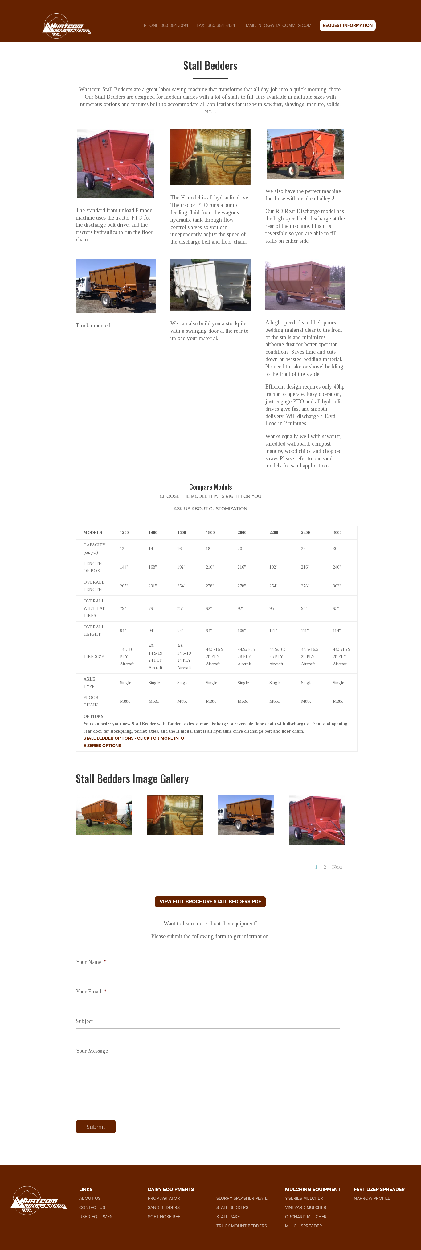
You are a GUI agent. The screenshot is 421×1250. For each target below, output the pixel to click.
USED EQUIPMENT (97, 1217)
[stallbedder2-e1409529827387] (317, 843)
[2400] (104, 833)
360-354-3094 (173, 25)
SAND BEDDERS (164, 1208)
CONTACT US (92, 1208)
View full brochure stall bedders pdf (210, 901)
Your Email (91, 992)
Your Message (92, 1051)
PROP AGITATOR (164, 1198)
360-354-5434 (220, 25)
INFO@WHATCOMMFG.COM (284, 25)
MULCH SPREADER (303, 1226)
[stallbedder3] (246, 833)
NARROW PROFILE (372, 1198)
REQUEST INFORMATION (348, 25)
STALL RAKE (228, 1217)
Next (337, 867)
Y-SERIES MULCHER (304, 1198)
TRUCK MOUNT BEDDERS (241, 1226)
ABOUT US (89, 1198)
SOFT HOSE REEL (165, 1217)
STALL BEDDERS (232, 1208)
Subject (84, 1021)
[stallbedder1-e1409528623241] (175, 833)
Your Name (91, 962)
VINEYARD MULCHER (305, 1208)
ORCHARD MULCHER (306, 1217)
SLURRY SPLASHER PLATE (242, 1198)
